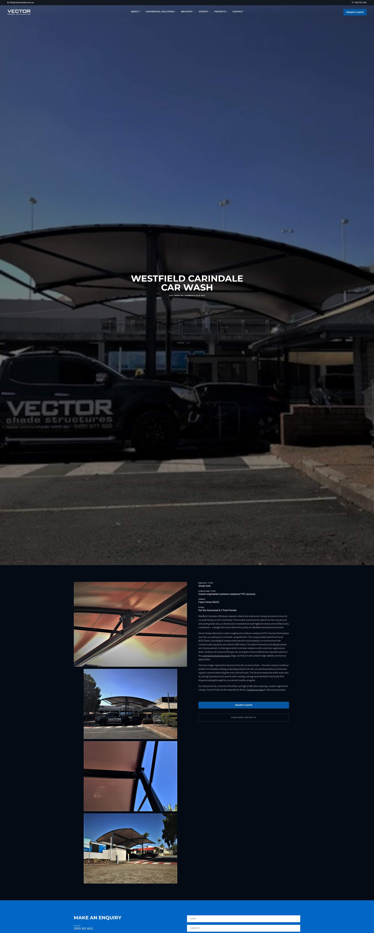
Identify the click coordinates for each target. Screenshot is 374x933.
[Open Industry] (193, 11)
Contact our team (255, 689)
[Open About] (140, 11)
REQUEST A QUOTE (355, 12)
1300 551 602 (83, 928)
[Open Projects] (227, 11)
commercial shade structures (216, 655)
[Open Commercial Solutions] (175, 11)
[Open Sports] (209, 11)
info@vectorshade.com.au (22, 2)
